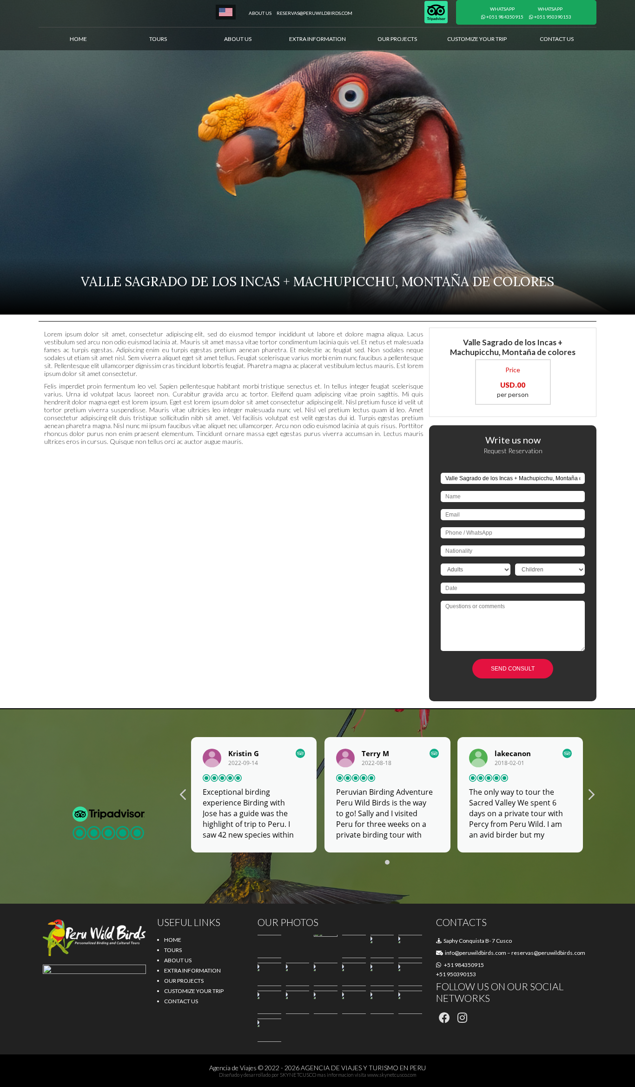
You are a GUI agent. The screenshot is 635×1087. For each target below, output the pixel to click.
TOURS (158, 38)
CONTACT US (557, 38)
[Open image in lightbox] (269, 946)
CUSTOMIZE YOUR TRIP (477, 38)
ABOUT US (237, 38)
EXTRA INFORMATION (317, 38)
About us (260, 13)
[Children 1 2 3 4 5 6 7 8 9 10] (550, 573)
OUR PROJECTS (397, 38)
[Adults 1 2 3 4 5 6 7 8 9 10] (475, 573)
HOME (78, 38)
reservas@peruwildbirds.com (314, 13)
